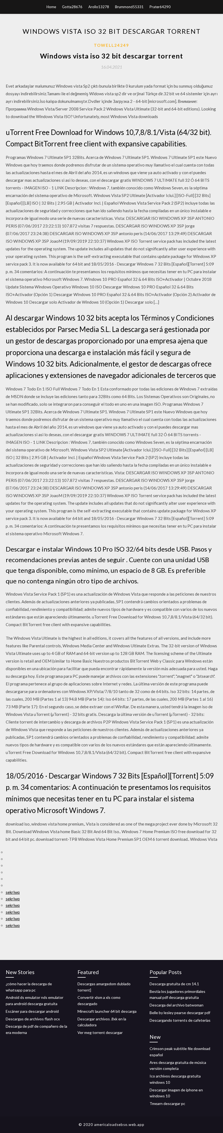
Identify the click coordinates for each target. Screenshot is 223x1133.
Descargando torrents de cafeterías (180, 1020)
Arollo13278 (98, 7)
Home (51, 7)
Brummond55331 (129, 7)
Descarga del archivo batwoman (176, 1005)
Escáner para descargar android (32, 1011)
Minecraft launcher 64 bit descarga (107, 1011)
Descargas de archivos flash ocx (33, 1019)
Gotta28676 (72, 7)
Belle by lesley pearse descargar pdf (180, 1012)
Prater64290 (160, 7)
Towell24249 (111, 45)
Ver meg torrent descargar (100, 1032)
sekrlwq (13, 892)
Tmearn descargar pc (167, 1103)
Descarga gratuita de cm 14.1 (174, 983)
